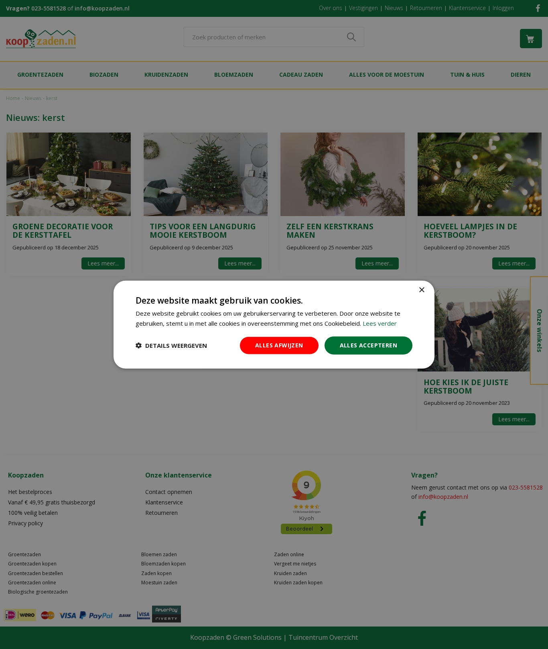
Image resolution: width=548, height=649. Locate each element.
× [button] (421, 290)
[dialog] (274, 325)
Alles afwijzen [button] (279, 345)
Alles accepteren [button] (368, 345)
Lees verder (380, 323)
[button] (171, 345)
